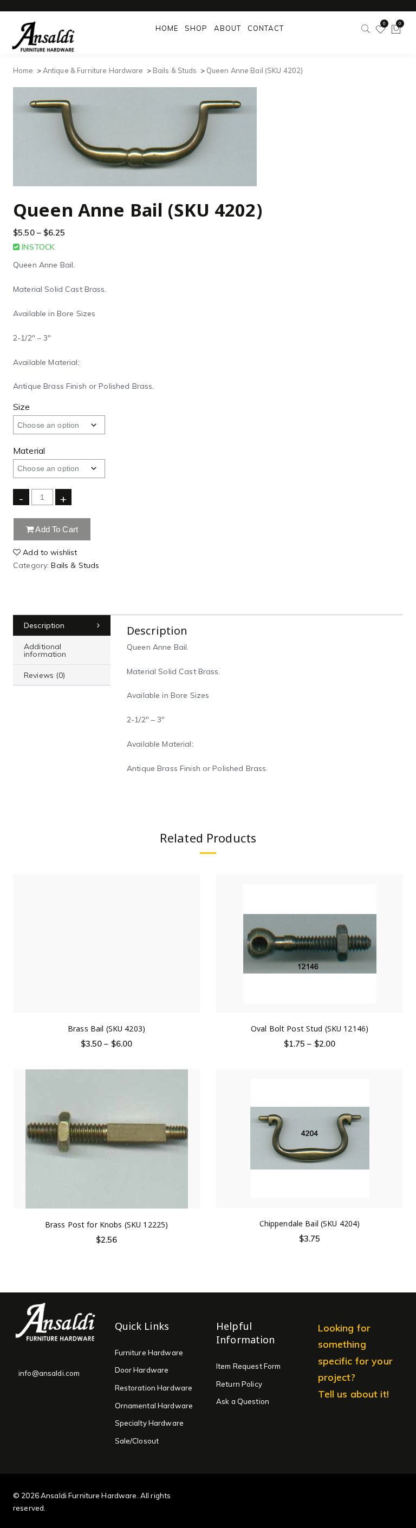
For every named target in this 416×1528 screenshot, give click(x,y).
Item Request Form (248, 1366)
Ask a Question (242, 1401)
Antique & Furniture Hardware (93, 70)
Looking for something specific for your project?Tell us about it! (355, 1361)
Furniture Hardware (149, 1352)
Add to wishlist (49, 552)
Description (44, 625)
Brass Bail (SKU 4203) (106, 1028)
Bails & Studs (175, 70)
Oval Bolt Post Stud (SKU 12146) (309, 1028)
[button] (191, 1127)
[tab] (61, 625)
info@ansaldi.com (49, 1373)
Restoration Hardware (154, 1387)
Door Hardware (142, 1370)
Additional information (45, 650)
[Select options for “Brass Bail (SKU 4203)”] (191, 931)
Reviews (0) (45, 675)
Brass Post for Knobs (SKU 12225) (106, 1224)
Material (29, 450)
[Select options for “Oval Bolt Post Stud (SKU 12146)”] (394, 931)
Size (21, 406)
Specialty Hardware (149, 1423)
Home (23, 70)
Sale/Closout (137, 1440)
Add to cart (56, 529)
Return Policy (239, 1384)
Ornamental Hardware (154, 1405)
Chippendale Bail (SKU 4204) (309, 1223)
